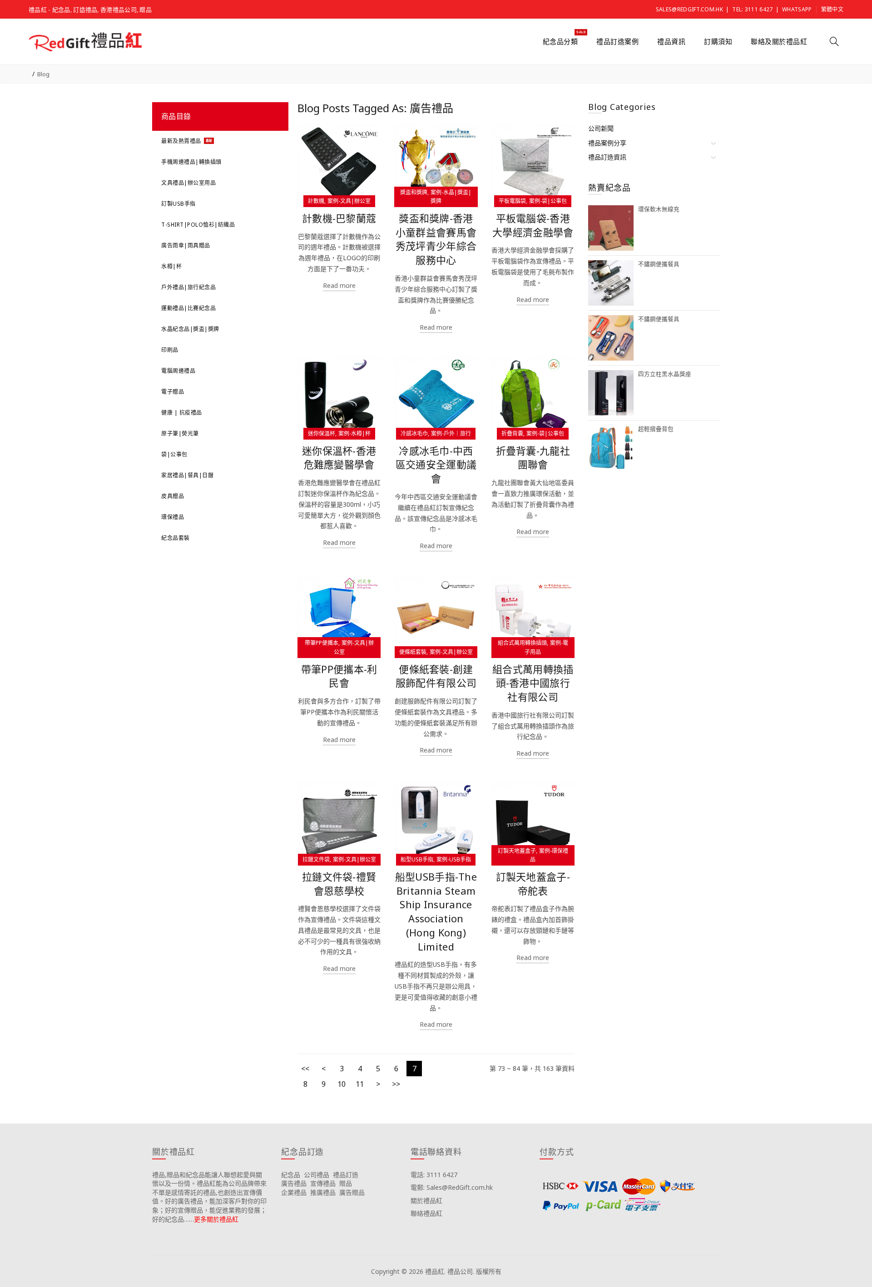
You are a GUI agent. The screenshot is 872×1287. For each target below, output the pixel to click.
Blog (43, 74)
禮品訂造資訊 (607, 157)
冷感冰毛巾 (414, 433)
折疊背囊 (512, 433)
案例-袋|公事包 (548, 201)
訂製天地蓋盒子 (517, 851)
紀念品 (290, 1174)
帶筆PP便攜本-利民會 (339, 676)
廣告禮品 (294, 1183)
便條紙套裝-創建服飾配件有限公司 (436, 676)
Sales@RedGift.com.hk (689, 9)
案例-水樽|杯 (354, 433)
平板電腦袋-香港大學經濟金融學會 (532, 225)
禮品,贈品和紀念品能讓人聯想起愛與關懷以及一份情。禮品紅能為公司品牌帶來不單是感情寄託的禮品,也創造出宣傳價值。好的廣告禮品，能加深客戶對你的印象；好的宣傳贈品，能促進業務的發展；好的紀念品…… (209, 1196)
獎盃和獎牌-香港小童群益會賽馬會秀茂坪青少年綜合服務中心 (436, 239)
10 (341, 1084)
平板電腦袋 (512, 201)
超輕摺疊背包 (656, 429)
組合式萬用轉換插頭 (522, 643)
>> (396, 1084)
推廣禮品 (323, 1192)
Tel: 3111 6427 (752, 9)
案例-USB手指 (453, 859)
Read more (339, 285)
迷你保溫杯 (321, 433)
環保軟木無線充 (658, 209)
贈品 (345, 1183)
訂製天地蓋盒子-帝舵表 (533, 883)
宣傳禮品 (323, 1183)
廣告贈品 (352, 1192)
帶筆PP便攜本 (321, 643)
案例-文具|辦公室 (349, 201)
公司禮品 (316, 1174)
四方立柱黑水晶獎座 (664, 374)
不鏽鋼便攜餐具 (658, 264)
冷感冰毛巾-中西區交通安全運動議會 (436, 464)
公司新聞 (601, 128)
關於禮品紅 (426, 1200)
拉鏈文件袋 (316, 859)
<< (305, 1069)
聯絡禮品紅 (426, 1213)
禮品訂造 (345, 1174)
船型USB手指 (417, 859)
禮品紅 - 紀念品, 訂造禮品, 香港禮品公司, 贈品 (90, 9)
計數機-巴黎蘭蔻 (339, 218)
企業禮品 (294, 1192)
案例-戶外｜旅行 (451, 433)
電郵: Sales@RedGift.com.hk (452, 1187)
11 (360, 1084)
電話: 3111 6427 (434, 1174)
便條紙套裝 (412, 652)
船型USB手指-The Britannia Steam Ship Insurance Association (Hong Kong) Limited (436, 911)
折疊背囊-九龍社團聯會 (533, 457)
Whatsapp (797, 9)
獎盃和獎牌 (413, 192)
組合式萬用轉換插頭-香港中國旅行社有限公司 (532, 683)
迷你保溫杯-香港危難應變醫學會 (339, 457)
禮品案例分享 (607, 143)
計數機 (316, 201)
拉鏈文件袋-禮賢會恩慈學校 (339, 883)
